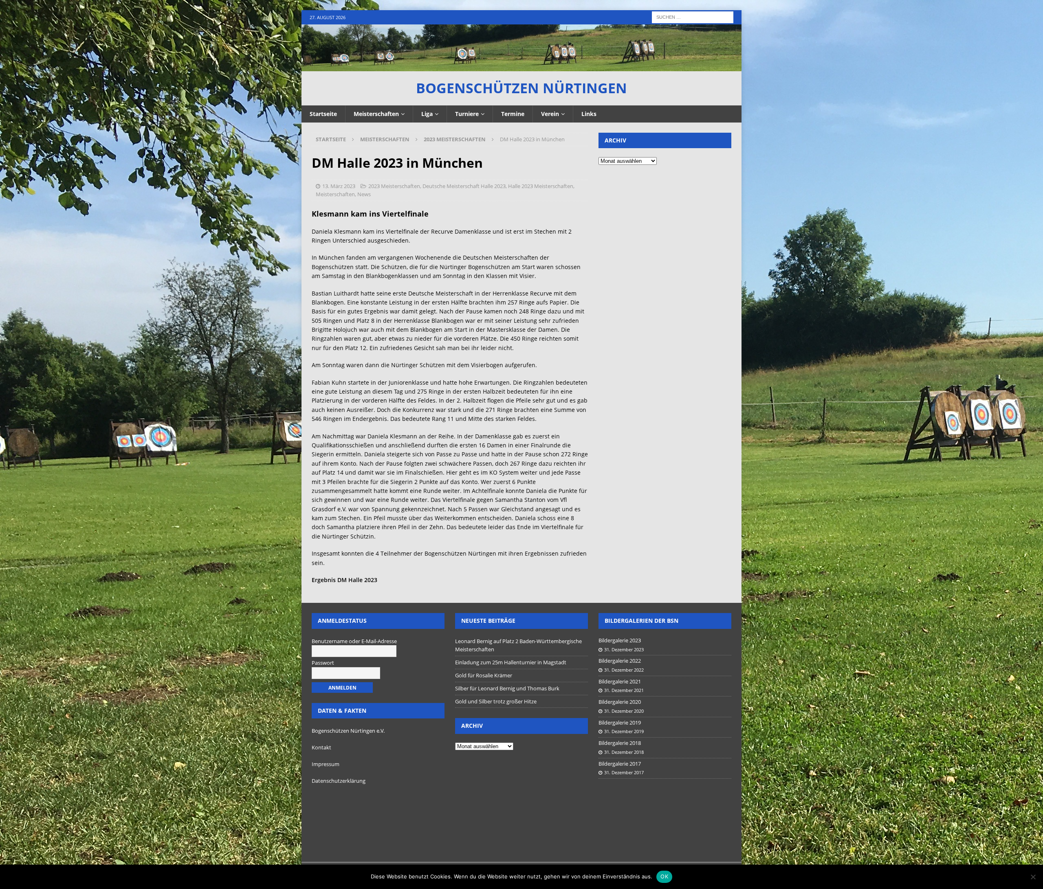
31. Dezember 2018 (624, 752)
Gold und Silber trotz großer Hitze (496, 701)
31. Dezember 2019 (624, 731)
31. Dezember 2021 (624, 690)
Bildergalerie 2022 (620, 660)
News (364, 194)
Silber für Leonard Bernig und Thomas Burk (507, 688)
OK (664, 876)
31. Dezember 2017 (624, 772)
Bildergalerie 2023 (620, 640)
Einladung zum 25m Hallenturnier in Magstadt (510, 662)
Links (588, 114)
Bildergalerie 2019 (620, 722)
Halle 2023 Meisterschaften (540, 186)
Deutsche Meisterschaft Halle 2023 (464, 186)
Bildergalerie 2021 (620, 681)
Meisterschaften (376, 114)
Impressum (325, 764)
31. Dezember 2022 (624, 670)
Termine (512, 114)
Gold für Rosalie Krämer (483, 675)
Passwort (323, 662)
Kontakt (321, 747)
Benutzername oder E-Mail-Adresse (354, 641)
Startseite (323, 114)
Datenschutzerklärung (338, 780)
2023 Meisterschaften (394, 186)
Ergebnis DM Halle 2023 (344, 580)
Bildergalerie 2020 (620, 701)
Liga (427, 114)
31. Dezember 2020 (624, 711)
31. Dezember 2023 (624, 649)
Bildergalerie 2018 (620, 743)
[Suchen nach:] (692, 16)
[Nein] (1033, 877)
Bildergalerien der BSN (641, 620)
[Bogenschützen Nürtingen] (521, 66)
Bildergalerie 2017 (620, 763)
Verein (550, 114)
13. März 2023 (338, 186)
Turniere (467, 114)
